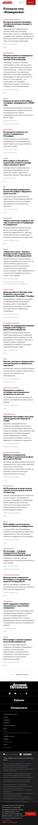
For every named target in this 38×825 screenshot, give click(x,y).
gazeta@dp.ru (7, 747)
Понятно (30, 814)
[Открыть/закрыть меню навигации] (20, 2)
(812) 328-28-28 (7, 742)
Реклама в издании (9, 725)
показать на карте (8, 736)
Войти (31, 2)
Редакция (6, 720)
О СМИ (5, 717)
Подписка (6, 722)
